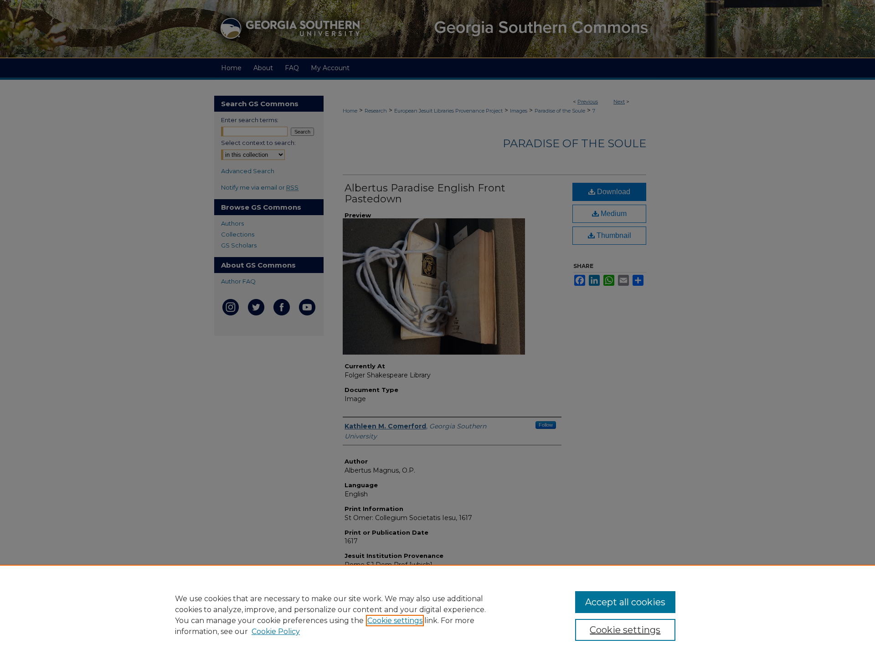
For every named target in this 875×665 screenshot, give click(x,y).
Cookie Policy (276, 631)
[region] (437, 615)
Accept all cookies (625, 602)
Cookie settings (394, 620)
